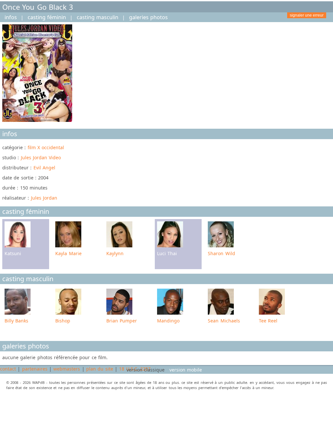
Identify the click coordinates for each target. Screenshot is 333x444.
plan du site (99, 369)
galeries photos (148, 17)
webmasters (66, 369)
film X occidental (46, 147)
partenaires (34, 369)
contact (8, 369)
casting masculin (97, 17)
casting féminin (47, 17)
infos (11, 17)
